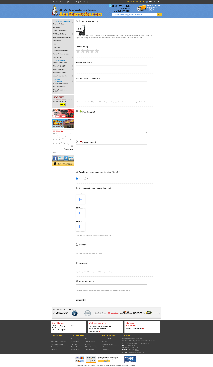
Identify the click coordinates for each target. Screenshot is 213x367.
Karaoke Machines (61, 23)
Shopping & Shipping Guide (134, 328)
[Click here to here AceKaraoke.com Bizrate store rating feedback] (130, 362)
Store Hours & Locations (58, 341)
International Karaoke (60, 76)
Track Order (63, 2)
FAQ (86, 339)
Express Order (75, 347)
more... (55, 153)
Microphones (57, 40)
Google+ (133, 365)
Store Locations (55, 347)
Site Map (104, 341)
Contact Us (91, 2)
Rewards (87, 344)
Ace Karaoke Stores (59, 86)
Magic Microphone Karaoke (62, 37)
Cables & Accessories (60, 30)
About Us (56, 2)
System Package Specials (61, 54)
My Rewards (131, 2)
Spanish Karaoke (58, 69)
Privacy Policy (126, 365)
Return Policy (75, 339)
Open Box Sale (57, 57)
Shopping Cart (154, 2)
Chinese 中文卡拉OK (59, 66)
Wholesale (105, 347)
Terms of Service (90, 341)
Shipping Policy (89, 349)
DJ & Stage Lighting (59, 34)
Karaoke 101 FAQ (73, 2)
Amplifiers (56, 27)
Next (159, 313)
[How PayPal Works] (110, 362)
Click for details (93, 331)
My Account (140, 2)
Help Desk (139, 338)
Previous (54, 313)
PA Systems (56, 47)
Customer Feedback (57, 344)
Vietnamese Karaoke (59, 72)
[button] (78, 51)
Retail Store (83, 2)
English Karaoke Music (60, 61)
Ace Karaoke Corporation (95, 365)
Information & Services (60, 81)
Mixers (55, 44)
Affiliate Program (107, 344)
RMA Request (75, 341)
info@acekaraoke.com (137, 352)
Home (53, 339)
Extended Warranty (91, 347)
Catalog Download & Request (59, 91)
